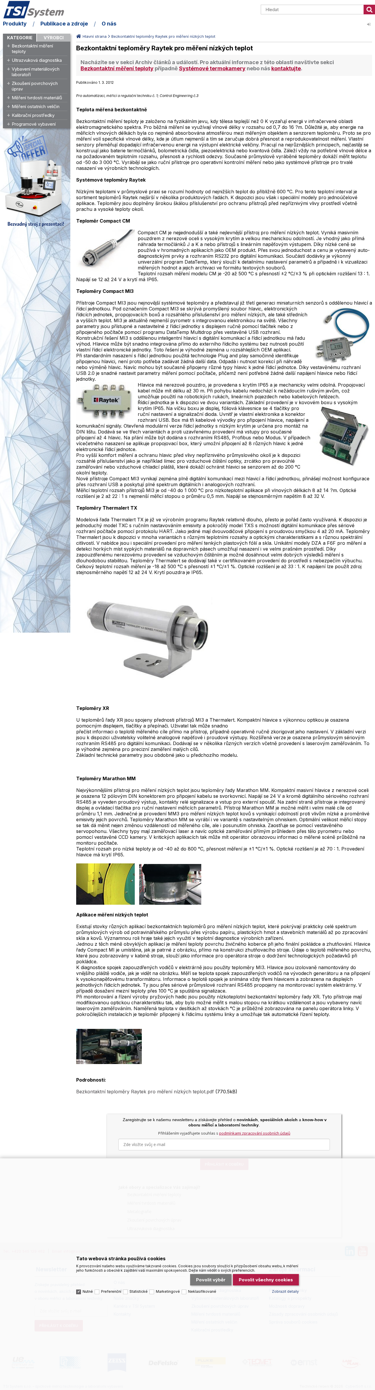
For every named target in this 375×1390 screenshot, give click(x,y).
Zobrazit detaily (285, 1291)
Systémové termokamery (212, 68)
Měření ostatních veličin (35, 106)
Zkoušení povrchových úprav (35, 86)
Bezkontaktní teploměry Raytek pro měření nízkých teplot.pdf (145, 1091)
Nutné (88, 1291)
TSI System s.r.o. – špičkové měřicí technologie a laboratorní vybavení (36, 9)
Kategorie (20, 37)
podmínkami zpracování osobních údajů (254, 1133)
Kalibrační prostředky (33, 115)
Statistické (138, 1291)
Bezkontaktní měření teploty (32, 48)
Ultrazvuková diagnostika (37, 60)
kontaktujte (286, 68)
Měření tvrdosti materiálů (37, 97)
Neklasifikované (202, 1291)
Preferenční (111, 1291)
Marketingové (168, 1291)
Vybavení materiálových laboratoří (35, 71)
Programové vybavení (34, 124)
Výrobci (54, 37)
